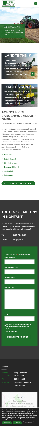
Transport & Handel (11, 167)
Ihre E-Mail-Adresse (11, 267)
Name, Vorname (10, 257)
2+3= (6, 314)
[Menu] (35, 3)
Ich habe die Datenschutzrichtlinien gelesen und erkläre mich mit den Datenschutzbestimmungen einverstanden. (18, 327)
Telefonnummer (9, 277)
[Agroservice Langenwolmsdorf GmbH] (16, 3)
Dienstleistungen (10, 163)
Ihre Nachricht (9, 287)
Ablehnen (17, 423)
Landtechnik (9, 171)
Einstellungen (28, 423)
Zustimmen (7, 423)
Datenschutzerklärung (9, 417)
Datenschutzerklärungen (20, 406)
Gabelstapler (9, 175)
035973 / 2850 (19, 235)
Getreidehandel (10, 159)
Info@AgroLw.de (19, 240)
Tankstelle (8, 155)
